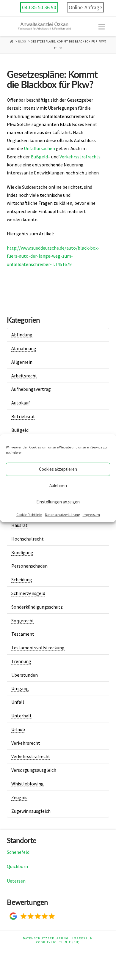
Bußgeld (39, 157)
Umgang (20, 688)
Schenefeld (18, 852)
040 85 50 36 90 (39, 7)
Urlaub (18, 729)
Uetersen (16, 881)
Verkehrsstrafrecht (30, 756)
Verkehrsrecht (25, 743)
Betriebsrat (23, 416)
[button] (101, 27)
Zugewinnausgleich (31, 811)
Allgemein (21, 362)
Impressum (91, 514)
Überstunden (24, 675)
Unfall (17, 702)
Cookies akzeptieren (58, 469)
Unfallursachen (39, 148)
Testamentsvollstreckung (38, 648)
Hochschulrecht (27, 539)
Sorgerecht (22, 620)
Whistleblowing (27, 784)
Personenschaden (29, 566)
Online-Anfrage (85, 7)
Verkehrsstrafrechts (80, 157)
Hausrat (19, 525)
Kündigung (22, 552)
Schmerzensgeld (28, 593)
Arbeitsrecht (24, 376)
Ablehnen (58, 485)
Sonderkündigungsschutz (37, 607)
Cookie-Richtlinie (29, 514)
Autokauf (20, 403)
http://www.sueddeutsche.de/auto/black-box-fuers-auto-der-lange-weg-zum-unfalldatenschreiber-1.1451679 (53, 256)
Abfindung (21, 335)
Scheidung (21, 579)
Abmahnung (23, 348)
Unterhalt (21, 716)
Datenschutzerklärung (62, 514)
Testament (22, 634)
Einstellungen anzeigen (58, 502)
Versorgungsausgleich (33, 770)
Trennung (21, 661)
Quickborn (17, 866)
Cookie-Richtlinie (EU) (58, 942)
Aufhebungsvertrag (31, 389)
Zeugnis (19, 797)
